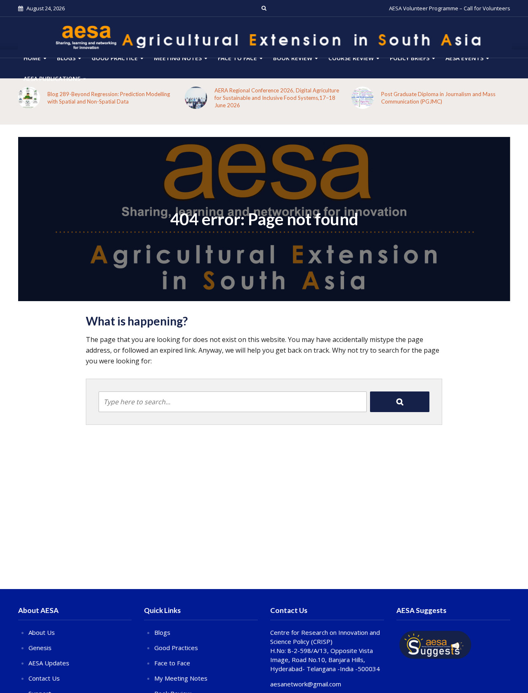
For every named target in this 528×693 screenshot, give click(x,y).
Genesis (40, 648)
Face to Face (237, 58)
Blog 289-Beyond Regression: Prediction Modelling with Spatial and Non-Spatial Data (108, 98)
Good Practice (115, 58)
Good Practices (176, 648)
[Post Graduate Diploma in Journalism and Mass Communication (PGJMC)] (362, 98)
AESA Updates (48, 663)
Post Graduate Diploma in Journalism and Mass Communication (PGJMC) (438, 98)
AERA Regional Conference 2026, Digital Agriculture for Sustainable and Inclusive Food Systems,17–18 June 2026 (276, 97)
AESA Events (464, 58)
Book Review (292, 58)
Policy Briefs (409, 58)
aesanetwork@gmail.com (305, 684)
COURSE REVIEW (351, 58)
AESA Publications (52, 78)
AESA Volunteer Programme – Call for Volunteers (449, 8)
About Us (41, 632)
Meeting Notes (178, 58)
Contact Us (44, 678)
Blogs (66, 58)
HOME (32, 58)
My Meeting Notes (180, 678)
